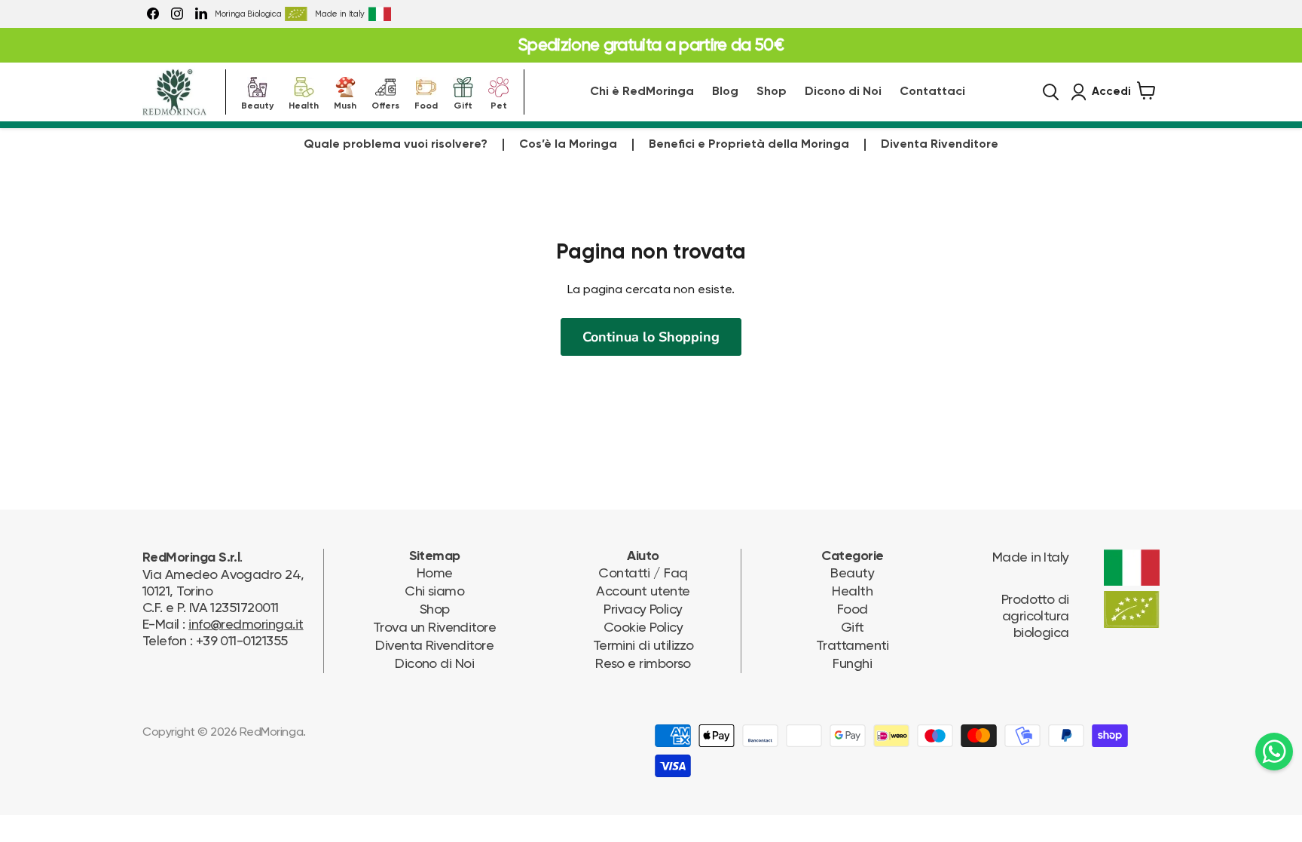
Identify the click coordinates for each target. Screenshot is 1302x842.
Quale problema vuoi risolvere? (395, 145)
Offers (385, 104)
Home (435, 572)
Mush (345, 104)
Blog (725, 92)
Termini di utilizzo (643, 645)
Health (304, 104)
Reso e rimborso (643, 663)
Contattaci (932, 92)
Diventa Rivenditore (939, 145)
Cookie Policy (643, 627)
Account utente (642, 591)
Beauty (257, 104)
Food (426, 104)
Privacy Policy (643, 609)
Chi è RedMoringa (642, 92)
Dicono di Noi (843, 92)
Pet (499, 104)
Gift (463, 104)
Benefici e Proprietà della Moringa (749, 145)
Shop (771, 92)
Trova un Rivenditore (434, 627)
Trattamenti (852, 645)
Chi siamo (434, 591)
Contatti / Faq (642, 572)
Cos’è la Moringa (568, 145)
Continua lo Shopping (651, 337)
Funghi (852, 663)
